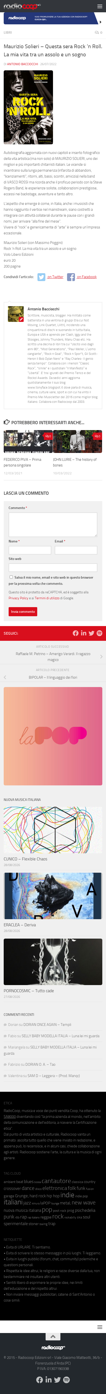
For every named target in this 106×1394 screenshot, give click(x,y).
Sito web (15, 559)
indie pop (81, 1196)
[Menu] (100, 6)
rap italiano (34, 1217)
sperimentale (16, 1223)
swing (43, 1224)
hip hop (53, 1195)
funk (81, 1188)
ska (79, 1217)
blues (29, 1181)
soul (86, 1217)
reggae (46, 1217)
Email (60, 541)
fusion (90, 1189)
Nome (14, 541)
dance (28, 1188)
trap (51, 1223)
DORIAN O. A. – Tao (40, 1064)
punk (9, 1217)
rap (23, 1217)
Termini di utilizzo (47, 598)
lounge (55, 1203)
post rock (59, 1211)
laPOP (45, 1203)
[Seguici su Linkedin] (84, 633)
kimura (35, 1203)
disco (38, 1189)
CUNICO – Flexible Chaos (25, 858)
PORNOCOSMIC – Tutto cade (29, 990)
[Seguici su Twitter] (91, 633)
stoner (34, 1224)
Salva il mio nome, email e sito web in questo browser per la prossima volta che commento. (51, 580)
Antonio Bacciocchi (22, 64)
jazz (27, 1203)
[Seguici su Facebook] (76, 633)
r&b (17, 1217)
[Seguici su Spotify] (99, 633)
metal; (65, 1203)
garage (9, 1196)
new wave (84, 1202)
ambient (10, 1182)
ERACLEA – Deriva (20, 924)
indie (67, 1195)
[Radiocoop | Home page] (28, 6)
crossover (12, 1188)
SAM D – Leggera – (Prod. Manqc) (54, 1076)
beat (19, 1182)
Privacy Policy (18, 598)
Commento (18, 508)
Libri (8, 32)
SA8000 (10, 1116)
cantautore (56, 1181)
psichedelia (85, 1210)
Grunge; (22, 1196)
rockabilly (70, 1217)
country (89, 1182)
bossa (37, 1182)
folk (72, 1188)
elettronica (54, 1188)
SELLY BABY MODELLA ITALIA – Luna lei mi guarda (60, 1036)
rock (58, 1216)
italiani (13, 1202)
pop (47, 1210)
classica (77, 1182)
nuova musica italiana (22, 1210)
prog (70, 1210)
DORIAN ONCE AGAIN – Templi (47, 1024)
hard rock (38, 1196)
